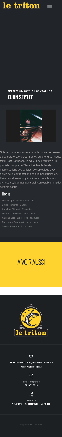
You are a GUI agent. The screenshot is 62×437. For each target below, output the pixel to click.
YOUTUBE (47, 404)
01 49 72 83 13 (31, 385)
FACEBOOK (17, 404)
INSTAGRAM (33, 404)
